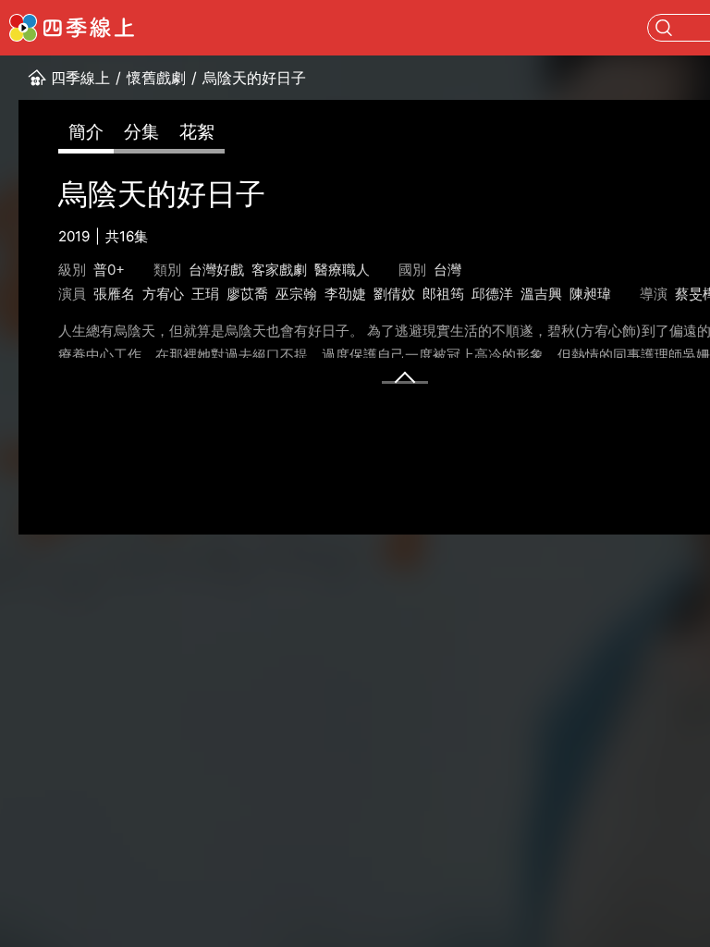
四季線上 (80, 77)
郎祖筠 (443, 293)
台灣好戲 (216, 269)
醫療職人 (342, 269)
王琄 (205, 293)
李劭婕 (345, 293)
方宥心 (163, 293)
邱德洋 (492, 293)
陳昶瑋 (590, 293)
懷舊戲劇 (156, 77)
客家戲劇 (279, 269)
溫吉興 (541, 293)
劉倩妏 (394, 293)
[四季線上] (71, 27)
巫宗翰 (296, 293)
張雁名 (114, 293)
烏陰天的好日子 (254, 77)
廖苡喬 (247, 293)
